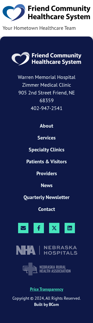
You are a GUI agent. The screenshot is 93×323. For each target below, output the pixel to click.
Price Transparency (46, 289)
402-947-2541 (47, 108)
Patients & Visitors (46, 161)
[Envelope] (23, 228)
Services (46, 137)
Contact (46, 209)
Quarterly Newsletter (46, 197)
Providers (46, 173)
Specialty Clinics (46, 149)
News (46, 185)
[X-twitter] (54, 228)
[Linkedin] (70, 228)
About (46, 125)
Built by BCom (46, 304)
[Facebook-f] (39, 228)
